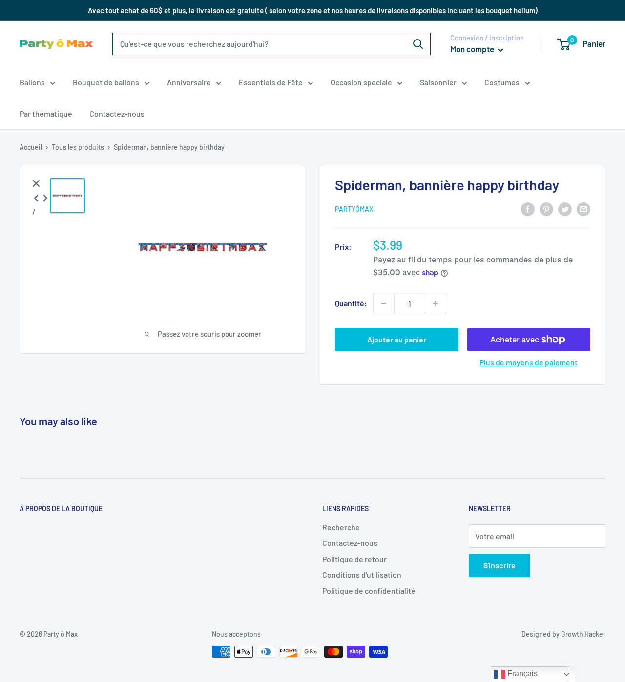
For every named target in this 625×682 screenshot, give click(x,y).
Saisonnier (438, 82)
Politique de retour (354, 558)
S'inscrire (499, 565)
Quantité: (351, 303)
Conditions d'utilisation (361, 574)
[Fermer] (36, 182)
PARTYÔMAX (354, 209)
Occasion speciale (361, 82)
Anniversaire (189, 82)
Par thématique (46, 113)
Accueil (31, 147)
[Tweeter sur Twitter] (565, 208)
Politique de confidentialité (369, 590)
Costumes (502, 82)
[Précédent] (36, 197)
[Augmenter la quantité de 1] (435, 303)
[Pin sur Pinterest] (546, 208)
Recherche (341, 527)
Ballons (32, 82)
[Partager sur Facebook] (528, 208)
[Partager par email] (583, 208)
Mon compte (473, 49)
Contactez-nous (117, 113)
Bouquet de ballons (106, 82)
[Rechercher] (418, 44)
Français (521, 673)
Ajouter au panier (396, 339)
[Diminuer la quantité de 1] (384, 303)
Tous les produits (78, 147)
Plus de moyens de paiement (528, 362)
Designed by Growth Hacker (563, 634)
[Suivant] (45, 197)
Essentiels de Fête (271, 82)
